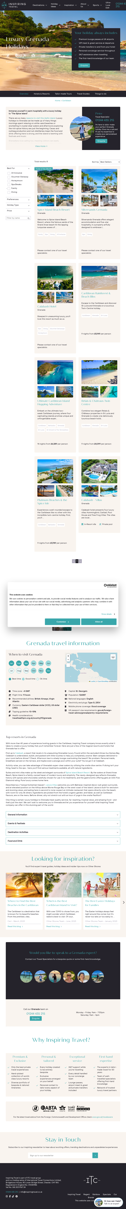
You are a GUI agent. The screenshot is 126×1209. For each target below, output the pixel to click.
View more (40, 146)
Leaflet (92, 681)
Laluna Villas (51, 785)
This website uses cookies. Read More (91, 1200)
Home (57, 100)
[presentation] (123, 902)
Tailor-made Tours (63, 94)
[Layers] (113, 657)
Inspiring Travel (74, 1194)
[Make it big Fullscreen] (68, 665)
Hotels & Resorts (42, 94)
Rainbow (96, 1194)
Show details (106, 614)
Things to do (100, 94)
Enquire (84, 65)
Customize (61, 622)
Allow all (98, 622)
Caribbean (66, 100)
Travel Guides (83, 94)
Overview (24, 94)
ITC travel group (34, 1178)
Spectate (107, 1194)
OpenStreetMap (103, 681)
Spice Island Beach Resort (78, 772)
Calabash (19, 753)
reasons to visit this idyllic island (40, 118)
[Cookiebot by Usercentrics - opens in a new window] (106, 586)
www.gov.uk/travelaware (102, 1117)
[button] (91, 665)
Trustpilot (10, 62)
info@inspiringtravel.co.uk (31, 1192)
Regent (86, 1194)
